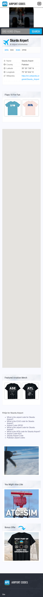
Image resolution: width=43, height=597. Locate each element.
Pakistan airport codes (16, 438)
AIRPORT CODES (16, 4)
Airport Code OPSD (15, 425)
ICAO (18, 50)
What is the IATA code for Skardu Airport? (23, 432)
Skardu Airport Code (15, 436)
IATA (6, 50)
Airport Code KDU (14, 434)
